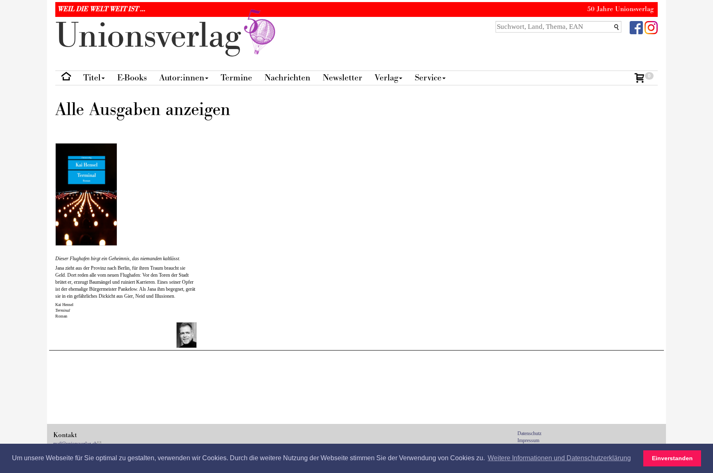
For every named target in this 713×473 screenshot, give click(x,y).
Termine (236, 77)
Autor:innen (181, 77)
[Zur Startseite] (66, 78)
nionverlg (152, 36)
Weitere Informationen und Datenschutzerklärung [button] (559, 457)
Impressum (528, 440)
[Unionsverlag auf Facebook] (636, 27)
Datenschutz (529, 433)
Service (428, 77)
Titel (92, 77)
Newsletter (342, 77)
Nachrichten (287, 77)
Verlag (386, 77)
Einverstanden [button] (672, 458)
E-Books (132, 77)
